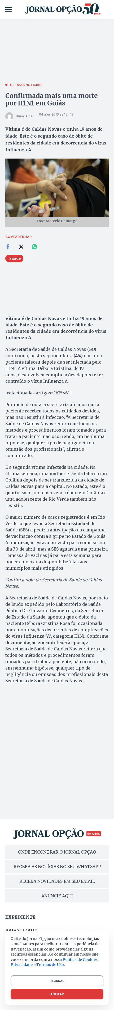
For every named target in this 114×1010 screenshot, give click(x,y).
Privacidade (21, 930)
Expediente (20, 917)
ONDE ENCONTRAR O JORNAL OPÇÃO (57, 852)
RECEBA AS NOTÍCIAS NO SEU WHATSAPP (57, 866)
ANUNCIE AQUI (57, 895)
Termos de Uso (50, 964)
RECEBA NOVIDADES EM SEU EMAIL (57, 881)
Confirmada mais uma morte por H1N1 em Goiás (51, 99)
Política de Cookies (80, 959)
